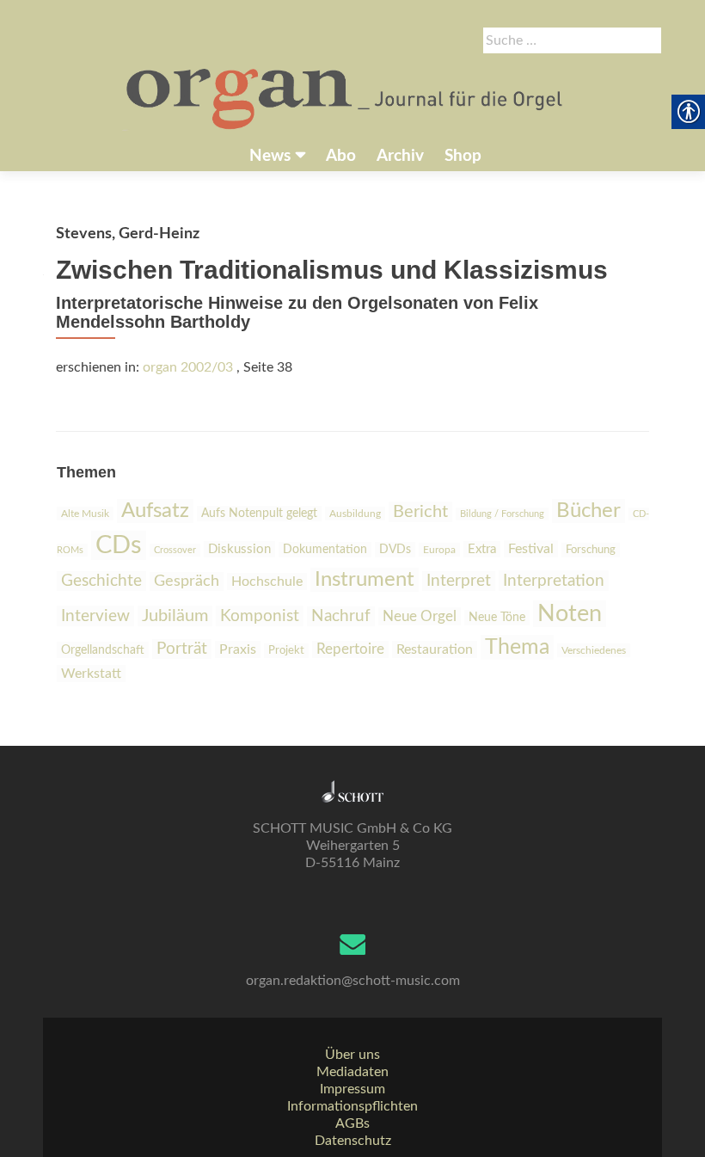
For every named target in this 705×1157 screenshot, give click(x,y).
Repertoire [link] (350, 649)
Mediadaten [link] (352, 1072)
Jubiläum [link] (175, 616)
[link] (346, 97)
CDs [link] (118, 545)
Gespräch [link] (186, 581)
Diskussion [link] (239, 549)
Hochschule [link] (267, 581)
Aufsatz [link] (155, 511)
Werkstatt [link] (91, 673)
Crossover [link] (175, 550)
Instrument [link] (364, 579)
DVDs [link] (395, 550)
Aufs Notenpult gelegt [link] (259, 514)
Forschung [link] (591, 550)
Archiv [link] (400, 156)
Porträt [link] (181, 649)
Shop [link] (462, 156)
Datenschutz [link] (353, 1141)
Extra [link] (482, 549)
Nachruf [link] (341, 616)
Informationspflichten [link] (352, 1106)
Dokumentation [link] (325, 550)
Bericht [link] (420, 511)
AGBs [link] (352, 1123)
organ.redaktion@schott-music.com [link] (353, 981)
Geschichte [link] (101, 581)
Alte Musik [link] (85, 513)
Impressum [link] (352, 1089)
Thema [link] (517, 647)
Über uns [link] (352, 1055)
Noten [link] (569, 613)
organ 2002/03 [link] (188, 367)
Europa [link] (439, 550)
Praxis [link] (237, 649)
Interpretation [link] (553, 580)
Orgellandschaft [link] (102, 649)
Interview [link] (95, 616)
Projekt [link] (286, 650)
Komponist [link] (259, 616)
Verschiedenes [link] (593, 650)
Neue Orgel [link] (420, 616)
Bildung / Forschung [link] (502, 514)
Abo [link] (341, 156)
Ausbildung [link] (355, 513)
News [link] (270, 156)
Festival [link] (531, 549)
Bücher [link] (588, 511)
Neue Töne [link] (497, 618)
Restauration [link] (434, 649)
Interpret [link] (458, 581)
